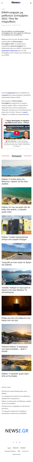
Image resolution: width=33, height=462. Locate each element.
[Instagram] (16, 442)
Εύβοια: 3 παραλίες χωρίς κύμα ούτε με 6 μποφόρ (15, 375)
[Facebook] (13, 442)
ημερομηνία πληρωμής (9, 50)
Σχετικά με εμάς (16, 454)
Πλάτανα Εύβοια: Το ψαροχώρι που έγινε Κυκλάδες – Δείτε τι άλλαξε (15, 349)
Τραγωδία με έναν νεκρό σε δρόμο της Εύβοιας (16, 263)
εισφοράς (5, 95)
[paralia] (16, 168)
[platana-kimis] (16, 334)
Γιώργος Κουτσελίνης (6, 25)
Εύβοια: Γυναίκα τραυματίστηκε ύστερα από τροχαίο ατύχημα (15, 238)
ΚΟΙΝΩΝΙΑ (22, 448)
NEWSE (3, 9)
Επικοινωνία (25, 451)
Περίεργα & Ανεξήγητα (10, 451)
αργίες (25, 112)
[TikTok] (19, 442)
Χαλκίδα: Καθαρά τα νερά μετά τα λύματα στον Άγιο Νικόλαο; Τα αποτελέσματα (16, 290)
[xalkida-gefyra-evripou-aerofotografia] (16, 276)
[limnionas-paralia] (16, 363)
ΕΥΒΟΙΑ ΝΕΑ (16, 448)
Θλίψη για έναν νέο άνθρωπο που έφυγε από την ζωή (16, 319)
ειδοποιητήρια (19, 31)
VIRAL (19, 451)
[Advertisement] (16, 74)
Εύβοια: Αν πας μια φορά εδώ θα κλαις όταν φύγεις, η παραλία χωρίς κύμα (16, 209)
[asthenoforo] (16, 224)
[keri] (16, 305)
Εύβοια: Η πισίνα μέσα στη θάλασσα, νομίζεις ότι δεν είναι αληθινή (15, 181)
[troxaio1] (16, 251)
